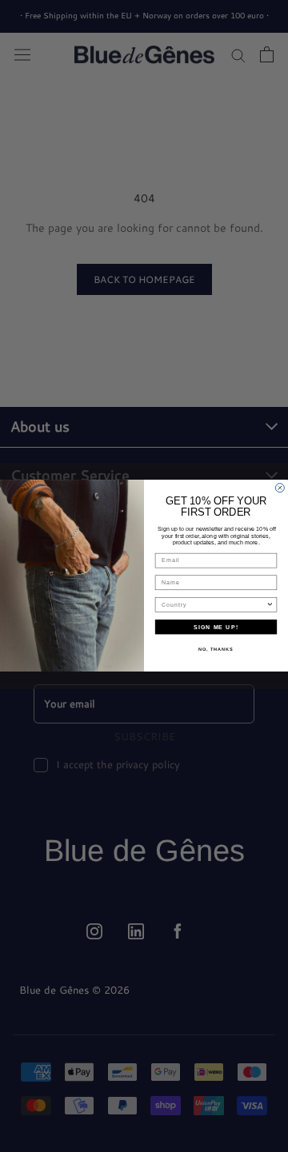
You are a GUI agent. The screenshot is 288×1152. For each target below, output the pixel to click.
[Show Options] (270, 605)
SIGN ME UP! (216, 627)
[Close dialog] (279, 488)
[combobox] (214, 605)
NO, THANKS (216, 649)
